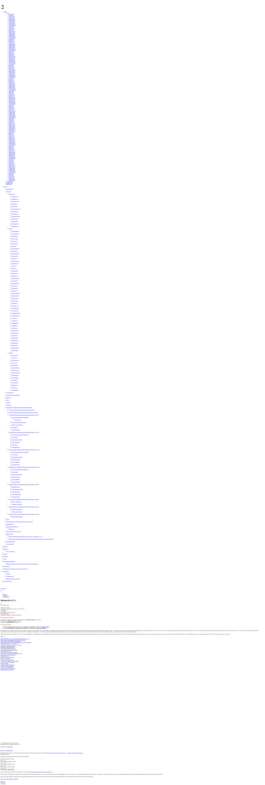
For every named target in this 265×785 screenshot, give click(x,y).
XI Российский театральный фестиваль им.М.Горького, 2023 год (24, 506)
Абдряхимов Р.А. (16, 231)
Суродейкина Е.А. (16, 315)
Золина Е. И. (15, 204)
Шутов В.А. (14, 387)
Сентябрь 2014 (12, 171)
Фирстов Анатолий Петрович (8, 657)
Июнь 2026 (11, 14)
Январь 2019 (12, 112)
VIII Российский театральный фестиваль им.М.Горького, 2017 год (24, 467)
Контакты (8, 397)
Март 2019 (11, 109)
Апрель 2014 (12, 176)
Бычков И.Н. (15, 251)
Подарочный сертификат (9, 561)
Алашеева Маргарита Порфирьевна (9, 650)
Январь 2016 (12, 153)
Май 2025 (11, 27)
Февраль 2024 (12, 44)
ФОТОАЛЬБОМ (15, 462)
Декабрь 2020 (12, 86)
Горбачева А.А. (15, 199)
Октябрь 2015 (12, 157)
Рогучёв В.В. (15, 380)
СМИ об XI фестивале (17, 509)
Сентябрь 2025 (12, 25)
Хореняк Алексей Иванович (7, 666)
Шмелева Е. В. (15, 223)
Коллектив (8, 191)
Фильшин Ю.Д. (15, 330)
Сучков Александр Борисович (8, 662)
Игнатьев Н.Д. (15, 271)
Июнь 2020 (11, 92)
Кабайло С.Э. (15, 276)
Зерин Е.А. (14, 268)
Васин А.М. (14, 362)
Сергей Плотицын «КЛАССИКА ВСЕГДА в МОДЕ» (13, 640)
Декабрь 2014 (12, 168)
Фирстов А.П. (15, 333)
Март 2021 (11, 82)
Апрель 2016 (12, 149)
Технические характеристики (13, 395)
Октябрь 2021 (12, 75)
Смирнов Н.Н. (15, 310)
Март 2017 (11, 137)
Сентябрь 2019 (12, 103)
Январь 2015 (12, 166)
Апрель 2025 (12, 29)
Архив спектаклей (10, 551)
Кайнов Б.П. (14, 206)
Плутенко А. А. (15, 214)
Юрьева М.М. (15, 350)
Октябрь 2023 (12, 49)
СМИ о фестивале (16, 442)
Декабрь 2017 (12, 127)
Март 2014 (11, 178)
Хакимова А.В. (15, 340)
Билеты (5, 554)
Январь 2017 (12, 139)
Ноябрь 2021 (12, 73)
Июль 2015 (11, 159)
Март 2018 (11, 123)
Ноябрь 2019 (12, 101)
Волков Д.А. (14, 258)
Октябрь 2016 (12, 143)
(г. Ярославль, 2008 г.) (41, 628)
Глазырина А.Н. (15, 261)
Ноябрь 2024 (12, 35)
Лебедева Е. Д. (15, 211)
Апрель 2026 (12, 16)
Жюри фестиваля (16, 487)
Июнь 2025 (11, 26)
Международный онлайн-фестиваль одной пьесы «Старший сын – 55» (25, 536)
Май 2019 (11, 107)
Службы (11, 353)
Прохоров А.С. (15, 305)
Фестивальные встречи (17, 457)
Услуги (5, 559)
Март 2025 (11, 30)
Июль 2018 (11, 118)
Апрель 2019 (12, 108)
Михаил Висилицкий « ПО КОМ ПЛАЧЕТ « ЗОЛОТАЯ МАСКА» (16, 642)
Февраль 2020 (12, 97)
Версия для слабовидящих (7, 750)
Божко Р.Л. (14, 246)
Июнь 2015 (11, 160)
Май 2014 (11, 175)
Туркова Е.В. (15, 325)
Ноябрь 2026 (9, 184)
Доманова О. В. (15, 201)
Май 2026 (11, 15)
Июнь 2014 (11, 174)
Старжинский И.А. (16, 313)
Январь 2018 (12, 126)
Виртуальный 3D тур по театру (13, 531)
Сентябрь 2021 (12, 76)
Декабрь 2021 (12, 72)
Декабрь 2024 (12, 34)
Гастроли (8, 402)
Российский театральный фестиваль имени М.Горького (19, 407)
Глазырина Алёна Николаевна (8, 647)
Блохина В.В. (15, 243)
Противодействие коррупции (13, 578)
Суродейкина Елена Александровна (9, 652)
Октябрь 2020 (12, 88)
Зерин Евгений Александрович (8, 668)
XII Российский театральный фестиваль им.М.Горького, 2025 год (24, 514)
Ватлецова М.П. (15, 253)
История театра (9, 189)
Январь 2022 (12, 71)
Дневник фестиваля (16, 494)
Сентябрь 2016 (12, 144)
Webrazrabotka (9, 746)
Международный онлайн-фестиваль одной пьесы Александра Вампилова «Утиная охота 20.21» (31, 539)
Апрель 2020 (12, 94)
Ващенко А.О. (15, 256)
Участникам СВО (7, 581)
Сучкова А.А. (15, 320)
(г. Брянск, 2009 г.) (44, 627)
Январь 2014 (12, 180)
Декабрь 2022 (12, 59)
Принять (3, 781)
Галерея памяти (9, 392)
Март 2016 (11, 150)
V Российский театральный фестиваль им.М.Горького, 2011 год (24, 415)
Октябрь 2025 (12, 24)
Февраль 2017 (12, 138)
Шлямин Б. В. (15, 221)
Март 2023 (11, 55)
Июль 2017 (11, 132)
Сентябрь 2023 (12, 50)
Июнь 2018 (11, 119)
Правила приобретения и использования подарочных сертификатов (22, 563)
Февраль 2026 (12, 19)
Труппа (10, 228)
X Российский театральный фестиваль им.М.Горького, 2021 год (24, 499)
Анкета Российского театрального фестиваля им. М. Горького (23, 412)
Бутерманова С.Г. (16, 248)
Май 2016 (11, 148)
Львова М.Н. (15, 288)
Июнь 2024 (11, 39)
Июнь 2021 (11, 78)
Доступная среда (10, 544)
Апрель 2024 (12, 41)
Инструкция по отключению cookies (9, 779)
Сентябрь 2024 (12, 37)
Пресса (7, 400)
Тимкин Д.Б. (15, 385)
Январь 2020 (12, 98)
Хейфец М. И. (15, 218)
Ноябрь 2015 (12, 155)
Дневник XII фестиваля (17, 516)
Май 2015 (11, 162)
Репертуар (5, 549)
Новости (5, 546)
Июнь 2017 (11, 133)
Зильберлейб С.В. (16, 367)
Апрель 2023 (12, 54)
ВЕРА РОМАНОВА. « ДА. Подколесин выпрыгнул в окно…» (15, 638)
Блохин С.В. (14, 241)
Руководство (12, 194)
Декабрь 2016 (12, 140)
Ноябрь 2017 (12, 129)
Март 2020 (11, 96)
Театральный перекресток (12, 526)
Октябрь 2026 (9, 183)
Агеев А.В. (14, 357)
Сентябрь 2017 (12, 130)
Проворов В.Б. (15, 377)
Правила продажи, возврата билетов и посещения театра (19, 521)
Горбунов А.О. (15, 263)
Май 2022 (11, 66)
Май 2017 (11, 134)
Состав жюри (17, 420)
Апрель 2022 (12, 67)
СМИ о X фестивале (16, 501)
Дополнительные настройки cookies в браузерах (41, 772)
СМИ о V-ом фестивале (17, 424)
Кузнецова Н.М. (15, 283)
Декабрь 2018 (12, 113)
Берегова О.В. (15, 238)
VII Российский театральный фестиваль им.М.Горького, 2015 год (24, 449)
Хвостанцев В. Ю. (16, 216)
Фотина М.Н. (15, 338)
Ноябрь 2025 (12, 23)
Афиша (5, 11)
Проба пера (11, 529)
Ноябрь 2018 (12, 114)
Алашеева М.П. (15, 233)
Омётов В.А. (15, 303)
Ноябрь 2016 (12, 142)
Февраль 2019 (12, 111)
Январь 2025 (12, 32)
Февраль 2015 (12, 165)
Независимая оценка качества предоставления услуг (15, 568)
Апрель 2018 (12, 122)
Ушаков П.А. (15, 328)
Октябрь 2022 (12, 61)
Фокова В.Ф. (15, 335)
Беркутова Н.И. (15, 360)
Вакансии (5, 556)
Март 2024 (11, 42)
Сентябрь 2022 (12, 62)
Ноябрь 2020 (12, 87)
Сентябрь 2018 (12, 117)
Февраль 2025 (12, 31)
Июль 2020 (11, 91)
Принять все (3, 769)
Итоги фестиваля (16, 429)
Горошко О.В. (15, 365)
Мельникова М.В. (16, 293)
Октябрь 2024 (12, 36)
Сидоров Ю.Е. (15, 382)
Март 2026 (11, 18)
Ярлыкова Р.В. (15, 390)
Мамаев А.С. (15, 290)
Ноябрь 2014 (12, 169)
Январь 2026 (12, 20)
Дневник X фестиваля (17, 504)
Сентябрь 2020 (12, 90)
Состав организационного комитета (20, 417)
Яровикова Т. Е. (15, 226)
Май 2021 (11, 80)
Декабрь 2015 (12, 154)
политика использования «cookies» (57, 753)
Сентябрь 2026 (9, 181)
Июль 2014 (11, 173)
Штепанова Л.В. (15, 348)
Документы (6, 571)
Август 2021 (12, 77)
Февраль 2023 (12, 56)
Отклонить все (11, 769)
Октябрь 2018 (12, 116)
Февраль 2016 (12, 152)
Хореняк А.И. (15, 343)
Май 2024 (11, 40)
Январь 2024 (12, 45)
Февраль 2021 (12, 83)
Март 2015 (11, 164)
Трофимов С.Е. (15, 323)
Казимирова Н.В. (16, 372)
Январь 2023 (12, 57)
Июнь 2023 (11, 51)
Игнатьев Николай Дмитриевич (8, 655)
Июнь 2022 (11, 65)
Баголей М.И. (15, 236)
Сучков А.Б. (14, 318)
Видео (7, 519)
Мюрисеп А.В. (15, 298)
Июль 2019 (11, 104)
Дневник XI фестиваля (17, 511)
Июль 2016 (11, 145)
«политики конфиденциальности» (75, 753)
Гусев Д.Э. (14, 266)
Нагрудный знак (10, 524)
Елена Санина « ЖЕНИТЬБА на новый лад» (11, 641)
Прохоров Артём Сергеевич (7, 669)
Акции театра (6, 566)
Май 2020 (11, 93)
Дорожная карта (10, 576)
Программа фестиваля (17, 439)
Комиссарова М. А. (16, 209)
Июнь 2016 (11, 147)
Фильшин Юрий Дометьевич (7, 664)
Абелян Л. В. (15, 196)
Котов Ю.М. (14, 281)
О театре (5, 186)
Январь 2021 (12, 85)
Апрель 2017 (12, 135)
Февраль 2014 (12, 179)
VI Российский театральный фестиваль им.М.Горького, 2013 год (24, 432)
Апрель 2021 (12, 81)
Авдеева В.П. (15, 355)
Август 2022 (12, 63)
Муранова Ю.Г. (15, 295)
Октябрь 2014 (12, 170)
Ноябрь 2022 (12, 60)
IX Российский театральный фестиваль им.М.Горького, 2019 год (24, 484)
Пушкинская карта (10, 541)
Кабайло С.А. (15, 273)
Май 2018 (11, 121)
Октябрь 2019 (12, 102)
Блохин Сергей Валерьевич (7, 659)
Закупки (8, 573)
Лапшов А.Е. (15, 285)
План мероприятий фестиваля (19, 422)
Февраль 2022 (12, 70)
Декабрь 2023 (12, 46)
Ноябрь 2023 (12, 47)
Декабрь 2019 (12, 99)
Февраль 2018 (12, 124)
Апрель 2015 (12, 163)
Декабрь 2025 (12, 21)
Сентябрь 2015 (12, 158)
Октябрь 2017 (12, 128)
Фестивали (8, 405)
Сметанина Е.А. (15, 308)
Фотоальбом (14, 427)
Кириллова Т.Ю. (15, 278)
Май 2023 (11, 52)
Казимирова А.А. (16, 370)
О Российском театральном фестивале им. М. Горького (22, 410)
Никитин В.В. (15, 300)
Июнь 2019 (11, 106)
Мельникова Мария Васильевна (8, 646)
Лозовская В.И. (15, 375)
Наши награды (9, 534)
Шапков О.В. (15, 345)
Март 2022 (11, 68)
